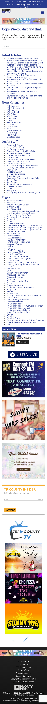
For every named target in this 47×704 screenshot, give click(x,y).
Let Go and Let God (15, 149)
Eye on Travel (13, 169)
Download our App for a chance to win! (24, 225)
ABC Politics (12, 114)
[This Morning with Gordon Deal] (8, 339)
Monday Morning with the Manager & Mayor (24, 265)
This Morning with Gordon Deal (21, 159)
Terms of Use (13, 297)
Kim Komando (13, 182)
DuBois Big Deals (23, 4)
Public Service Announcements (20, 287)
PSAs (9, 128)
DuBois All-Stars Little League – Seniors (25, 229)
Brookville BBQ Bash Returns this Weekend (22, 92)
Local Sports (12, 126)
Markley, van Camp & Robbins (20, 167)
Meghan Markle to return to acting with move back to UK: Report (25, 68)
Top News (11, 134)
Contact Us (12, 219)
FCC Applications (14, 237)
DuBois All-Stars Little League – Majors (24, 227)
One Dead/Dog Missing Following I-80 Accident (24, 88)
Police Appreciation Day (17, 281)
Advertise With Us (36, 2)
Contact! (10, 188)
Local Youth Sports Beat (17, 256)
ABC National (13, 112)
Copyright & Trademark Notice (23, 679)
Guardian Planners (15, 244)
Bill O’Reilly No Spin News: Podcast (22, 165)
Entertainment (13, 235)
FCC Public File (23, 661)
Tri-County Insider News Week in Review (25, 305)
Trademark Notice (15, 301)
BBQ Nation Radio (15, 186)
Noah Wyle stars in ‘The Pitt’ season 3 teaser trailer (24, 80)
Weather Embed (14, 318)
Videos (10, 314)
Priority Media (23, 7)
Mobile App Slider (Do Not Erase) (21, 262)
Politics (10, 283)
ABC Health (12, 110)
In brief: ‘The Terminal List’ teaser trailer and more (25, 84)
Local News (12, 124)
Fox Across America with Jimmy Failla (23, 178)
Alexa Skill (9, 4)
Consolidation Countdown (18, 217)
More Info (22, 342)
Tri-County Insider (15, 303)
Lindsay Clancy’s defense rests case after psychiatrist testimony (25, 72)
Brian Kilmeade (13, 176)
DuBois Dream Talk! (16, 231)
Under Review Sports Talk (18, 161)
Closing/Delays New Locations (25, 211)
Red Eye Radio (13, 180)
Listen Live (8, 2)
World (9, 324)
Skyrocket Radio (30, 698)
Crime (9, 120)
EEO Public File (13, 233)
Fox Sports (11, 190)
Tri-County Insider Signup (18, 308)
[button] (42, 12)
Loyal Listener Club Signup (19, 258)
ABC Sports (12, 116)
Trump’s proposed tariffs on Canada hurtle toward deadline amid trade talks (24, 59)
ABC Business (13, 106)
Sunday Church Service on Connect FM (24, 295)
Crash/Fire (11, 118)
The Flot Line (12, 157)
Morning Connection (16, 174)
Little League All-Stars (17, 252)
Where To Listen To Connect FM (21, 322)
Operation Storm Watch (17, 272)
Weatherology (37, 700)
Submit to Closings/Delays (23, 213)
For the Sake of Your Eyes (18, 242)
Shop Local (12, 289)
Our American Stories (16, 163)
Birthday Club (13, 206)
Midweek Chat (13, 260)
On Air (9, 270)
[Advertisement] (23, 21)
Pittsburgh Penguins (16, 275)
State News (12, 132)
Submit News (21, 2)
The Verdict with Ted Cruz (18, 155)
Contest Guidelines (15, 223)
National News (13, 268)
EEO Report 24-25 (23, 664)
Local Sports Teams (15, 254)
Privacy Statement (15, 285)
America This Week (15, 147)
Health (10, 246)
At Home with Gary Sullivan (19, 153)
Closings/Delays (14, 209)
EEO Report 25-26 (23, 667)
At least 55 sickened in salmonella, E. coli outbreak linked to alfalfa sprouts (25, 63)
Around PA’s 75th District (18, 204)
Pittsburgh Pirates (15, 145)
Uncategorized (13, 137)
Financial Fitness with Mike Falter (21, 151)
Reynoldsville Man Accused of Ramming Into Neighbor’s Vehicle (24, 96)
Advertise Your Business (23, 681)
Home (9, 248)
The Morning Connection (18, 299)
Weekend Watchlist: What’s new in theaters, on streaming (22, 76)
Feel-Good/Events (15, 122)
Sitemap (10, 291)
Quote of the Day (14, 130)
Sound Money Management (19, 184)
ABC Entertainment (15, 108)
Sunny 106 (37, 4)
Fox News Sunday (14, 172)
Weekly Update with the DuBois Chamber (25, 320)
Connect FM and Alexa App (19, 215)
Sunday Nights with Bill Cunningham (23, 192)
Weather (10, 316)
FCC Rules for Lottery (16, 239)
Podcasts (11, 279)
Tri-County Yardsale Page (18, 310)
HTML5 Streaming (15, 250)
